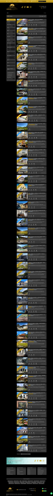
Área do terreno (9, 55)
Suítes (8, 62)
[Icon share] (22, 7)
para (22, 482)
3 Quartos (29, 471)
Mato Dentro (8, 471)
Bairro (8, 33)
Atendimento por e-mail (22, 489)
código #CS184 (35, 483)
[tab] (11, 20)
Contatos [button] (27, 1)
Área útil (8, 51)
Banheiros (8, 65)
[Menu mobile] (6, 1)
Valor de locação (9, 47)
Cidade (8, 27)
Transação (8, 21)
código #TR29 (11, 482)
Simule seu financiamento (20, 1)
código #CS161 (29, 483)
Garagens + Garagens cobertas (10, 69)
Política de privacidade (37, 494)
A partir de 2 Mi (40, 474)
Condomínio (8, 36)
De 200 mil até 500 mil (41, 470)
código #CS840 (41, 483)
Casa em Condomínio (20, 471)
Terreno (18, 470)
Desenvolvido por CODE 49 (43, 494)
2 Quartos (29, 470)
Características (9, 77)
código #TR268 (17, 483)
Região (8, 30)
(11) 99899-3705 (43, 6)
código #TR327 (11, 483)
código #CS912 (16, 482)
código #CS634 (28, 482)
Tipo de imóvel (9, 24)
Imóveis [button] (10, 1)
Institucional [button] (14, 1)
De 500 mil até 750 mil (41, 471)
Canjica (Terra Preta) (10, 474)
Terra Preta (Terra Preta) (10, 470)
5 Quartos (29, 474)
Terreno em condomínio (20, 474)
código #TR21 (39, 482)
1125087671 (44, 7)
